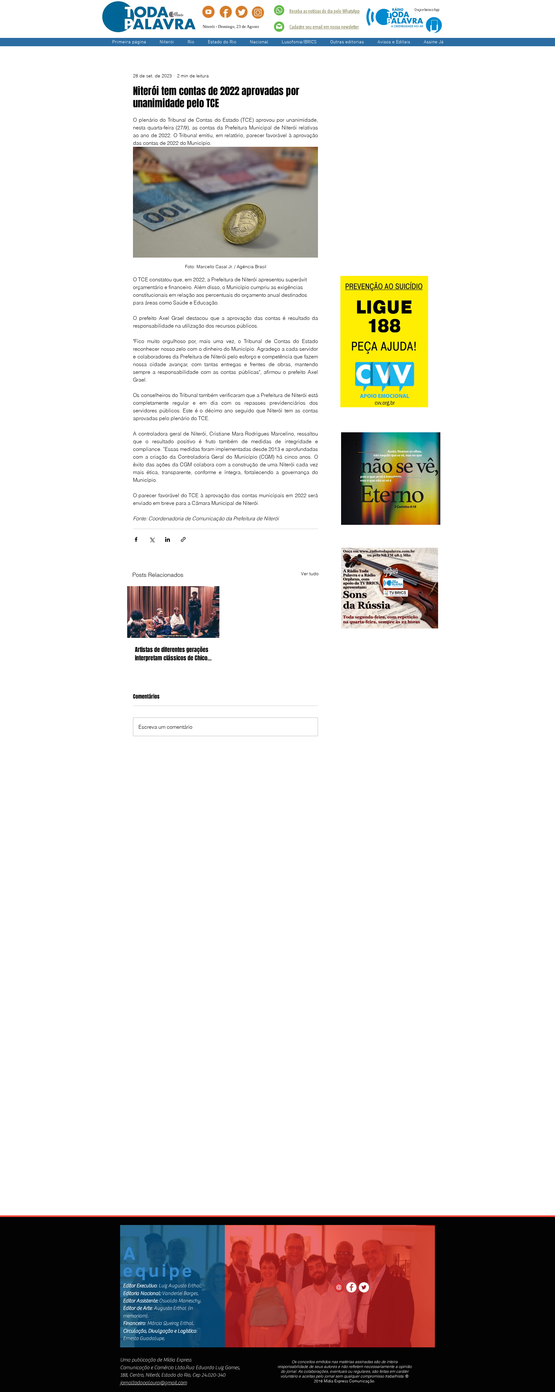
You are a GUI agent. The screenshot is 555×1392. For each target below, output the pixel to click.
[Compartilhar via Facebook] (136, 539)
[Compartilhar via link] (183, 539)
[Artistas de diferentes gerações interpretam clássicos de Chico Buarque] (173, 612)
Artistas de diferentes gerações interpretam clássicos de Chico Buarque (171, 654)
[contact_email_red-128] (339, 1287)
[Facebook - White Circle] (351, 1287)
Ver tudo (310, 574)
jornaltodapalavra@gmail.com (153, 1383)
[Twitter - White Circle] (364, 1287)
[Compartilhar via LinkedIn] (167, 539)
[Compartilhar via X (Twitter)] (152, 539)
